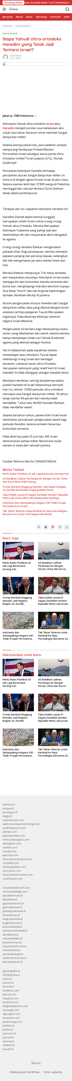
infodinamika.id (11, 974)
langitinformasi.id (12, 923)
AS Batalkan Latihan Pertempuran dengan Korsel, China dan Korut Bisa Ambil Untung (35, 480)
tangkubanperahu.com (15, 1006)
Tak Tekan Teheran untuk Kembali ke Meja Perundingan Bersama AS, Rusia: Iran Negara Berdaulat (35, 512)
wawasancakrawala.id (15, 930)
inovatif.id (8, 1049)
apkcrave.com (10, 855)
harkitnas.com (11, 1002)
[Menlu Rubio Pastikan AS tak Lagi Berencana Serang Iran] (18, 550)
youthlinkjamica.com (14, 828)
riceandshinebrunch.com (16, 887)
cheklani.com (10, 847)
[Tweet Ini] (45, 527)
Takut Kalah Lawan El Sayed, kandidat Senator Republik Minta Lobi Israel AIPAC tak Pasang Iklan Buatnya (35, 496)
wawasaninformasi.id (14, 946)
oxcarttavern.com (13, 878)
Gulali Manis (15, 55)
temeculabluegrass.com (16, 839)
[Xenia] (13, 9)
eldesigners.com (12, 843)
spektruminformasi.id (14, 958)
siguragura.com (11, 1013)
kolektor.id (8, 1025)
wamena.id (9, 804)
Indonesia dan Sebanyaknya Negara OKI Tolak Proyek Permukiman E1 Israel (34, 504)
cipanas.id (8, 1041)
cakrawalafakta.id (12, 938)
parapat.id (8, 808)
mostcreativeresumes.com (18, 874)
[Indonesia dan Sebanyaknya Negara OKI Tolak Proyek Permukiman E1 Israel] (18, 620)
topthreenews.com (13, 820)
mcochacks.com (12, 870)
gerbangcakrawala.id (14, 911)
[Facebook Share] (38, 527)
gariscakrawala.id (12, 907)
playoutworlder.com (14, 835)
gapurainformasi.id (13, 903)
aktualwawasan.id (13, 961)
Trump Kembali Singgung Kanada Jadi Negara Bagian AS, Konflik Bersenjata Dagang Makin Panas (34, 488)
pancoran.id (9, 1033)
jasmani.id (8, 1037)
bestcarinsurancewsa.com (17, 859)
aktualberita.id (10, 934)
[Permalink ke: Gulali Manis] (5, 56)
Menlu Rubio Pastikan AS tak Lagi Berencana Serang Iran (36, 473)
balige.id (7, 816)
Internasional (10, 33)
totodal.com (9, 851)
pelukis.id (8, 1029)
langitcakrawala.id (13, 919)
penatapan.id (10, 812)
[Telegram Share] (59, 527)
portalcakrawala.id (13, 954)
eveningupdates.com (14, 866)
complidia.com (11, 863)
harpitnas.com (11, 998)
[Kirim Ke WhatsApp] (66, 527)
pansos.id (8, 982)
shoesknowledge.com (15, 891)
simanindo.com (11, 1017)
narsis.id (7, 978)
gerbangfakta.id (11, 971)
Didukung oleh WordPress (25, 1072)
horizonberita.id (11, 950)
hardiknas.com (11, 990)
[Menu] (5, 9)
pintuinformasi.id (12, 942)
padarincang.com (12, 1021)
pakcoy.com (9, 994)
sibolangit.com (11, 1010)
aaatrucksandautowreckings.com (21, 824)
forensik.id (8, 986)
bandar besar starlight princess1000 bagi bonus (29, 785)
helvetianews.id (11, 915)
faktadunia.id (10, 899)
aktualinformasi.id (13, 895)
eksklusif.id (9, 1045)
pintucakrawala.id (12, 926)
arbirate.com (10, 831)
